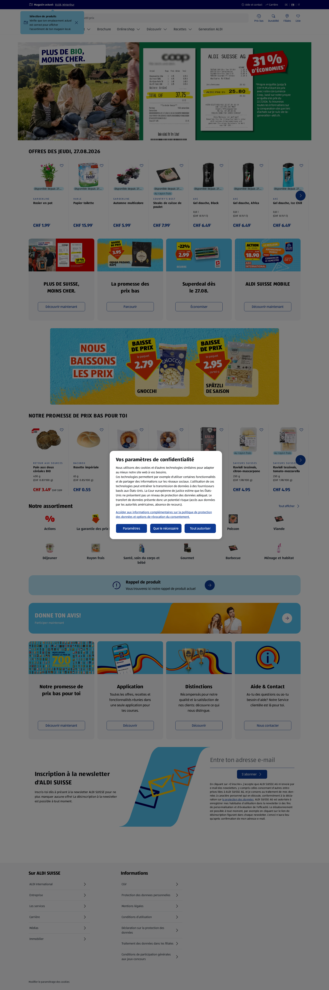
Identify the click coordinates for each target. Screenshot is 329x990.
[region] (166, 495)
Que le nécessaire (166, 528)
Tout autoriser (200, 528)
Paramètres (131, 528)
